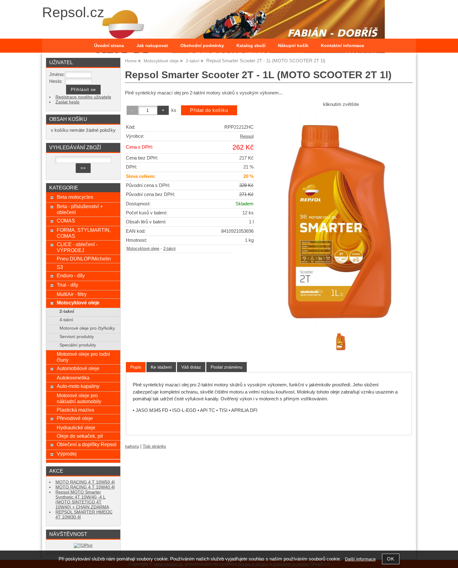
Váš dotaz (191, 367)
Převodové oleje (75, 418)
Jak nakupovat (152, 45)
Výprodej (67, 453)
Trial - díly (67, 285)
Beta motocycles (75, 197)
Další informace (360, 559)
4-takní (66, 319)
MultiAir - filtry (72, 294)
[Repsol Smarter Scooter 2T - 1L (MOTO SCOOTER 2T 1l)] (341, 219)
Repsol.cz (73, 12)
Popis (135, 367)
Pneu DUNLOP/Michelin (84, 258)
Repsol (247, 136)
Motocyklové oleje (142, 248)
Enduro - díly (71, 275)
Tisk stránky (154, 446)
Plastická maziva (75, 410)
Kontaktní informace (342, 45)
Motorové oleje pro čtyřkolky (87, 328)
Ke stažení (161, 367)
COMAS (66, 220)
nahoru (132, 446)
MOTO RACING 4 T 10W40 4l (85, 487)
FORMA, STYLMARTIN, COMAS (84, 233)
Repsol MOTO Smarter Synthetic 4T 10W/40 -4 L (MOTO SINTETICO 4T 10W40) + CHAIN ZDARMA (82, 499)
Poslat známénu (226, 367)
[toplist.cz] (83, 545)
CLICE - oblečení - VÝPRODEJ (77, 247)
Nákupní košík (293, 45)
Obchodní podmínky (202, 45)
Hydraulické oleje (76, 427)
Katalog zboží (250, 45)
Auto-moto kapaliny (78, 386)
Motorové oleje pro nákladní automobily (79, 398)
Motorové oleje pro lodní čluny (83, 357)
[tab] (136, 367)
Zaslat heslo (67, 102)
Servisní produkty (77, 336)
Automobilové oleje (78, 368)
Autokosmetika (73, 377)
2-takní (169, 248)
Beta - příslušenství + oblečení (80, 209)
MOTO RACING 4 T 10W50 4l (85, 482)
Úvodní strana (109, 45)
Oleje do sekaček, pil (80, 436)
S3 (60, 267)
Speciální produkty (78, 345)
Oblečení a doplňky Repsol (87, 444)
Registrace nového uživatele (83, 97)
